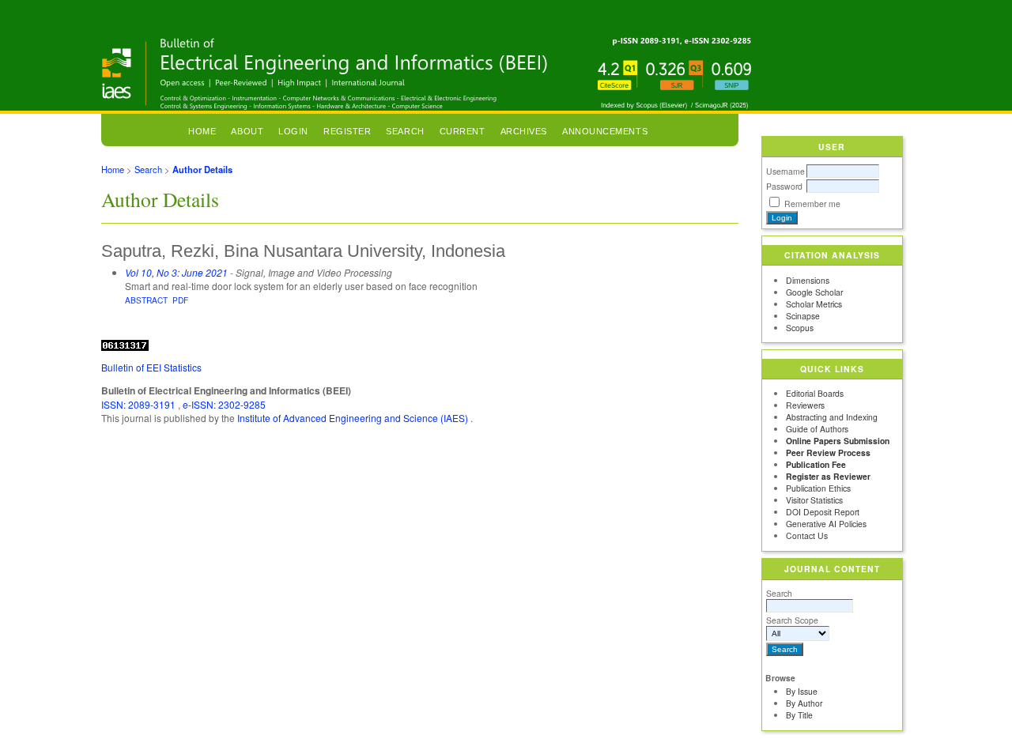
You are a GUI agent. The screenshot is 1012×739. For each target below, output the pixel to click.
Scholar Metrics (814, 304)
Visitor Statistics (814, 500)
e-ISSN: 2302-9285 (224, 404)
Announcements (605, 131)
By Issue (802, 691)
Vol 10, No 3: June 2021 (176, 272)
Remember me (812, 203)
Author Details (202, 169)
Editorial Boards (815, 393)
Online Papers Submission (837, 441)
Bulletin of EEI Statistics (151, 367)
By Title (799, 715)
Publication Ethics (818, 488)
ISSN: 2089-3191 (139, 404)
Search (779, 593)
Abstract (146, 300)
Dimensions (807, 280)
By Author (804, 703)
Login (293, 131)
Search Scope (792, 620)
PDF (180, 300)
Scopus (800, 328)
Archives (523, 131)
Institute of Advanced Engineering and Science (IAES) (353, 417)
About (247, 131)
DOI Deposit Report (822, 512)
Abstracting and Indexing (832, 417)
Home (202, 131)
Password (784, 186)
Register (347, 131)
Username (785, 171)
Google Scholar (814, 292)
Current (462, 131)
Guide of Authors (817, 429)
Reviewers (805, 405)
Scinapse (803, 316)
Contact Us (807, 535)
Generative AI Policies (826, 524)
